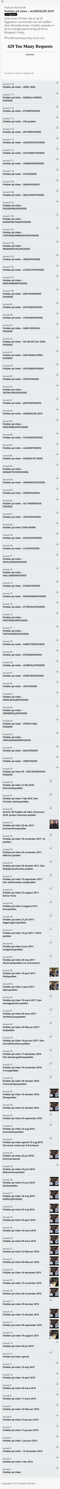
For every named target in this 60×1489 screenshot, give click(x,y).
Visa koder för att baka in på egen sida (19, 73)
